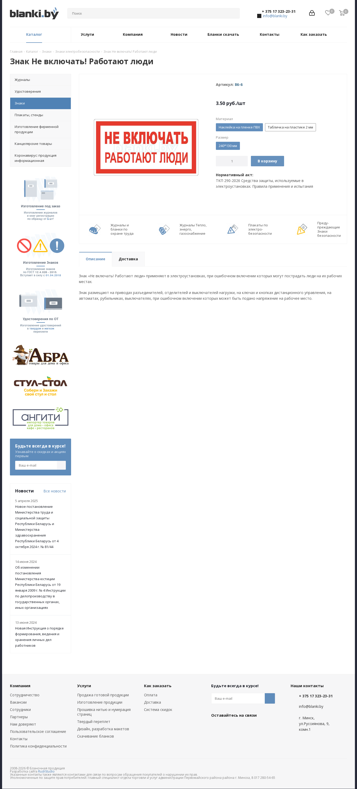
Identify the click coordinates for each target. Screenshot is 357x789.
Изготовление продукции (99, 702)
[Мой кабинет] (312, 13)
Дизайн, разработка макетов (103, 728)
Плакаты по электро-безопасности (260, 229)
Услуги (84, 685)
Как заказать (157, 685)
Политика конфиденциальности (38, 746)
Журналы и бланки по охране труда (122, 229)
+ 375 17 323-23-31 (279, 11)
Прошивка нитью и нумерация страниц (104, 712)
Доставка (152, 702)
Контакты (18, 738)
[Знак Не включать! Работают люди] (146, 146)
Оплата (150, 694)
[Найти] (233, 13)
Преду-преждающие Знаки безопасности (329, 229)
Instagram (242, 727)
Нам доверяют (23, 724)
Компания (20, 685)
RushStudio (46, 771)
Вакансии (18, 702)
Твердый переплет (93, 721)
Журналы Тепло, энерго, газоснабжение (193, 229)
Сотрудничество (24, 694)
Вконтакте (216, 727)
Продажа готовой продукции (103, 694)
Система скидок (158, 709)
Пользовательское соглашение (38, 731)
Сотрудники (20, 709)
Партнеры (19, 716)
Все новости (54, 490)
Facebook (229, 727)
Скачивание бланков (95, 736)
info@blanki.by (275, 15)
